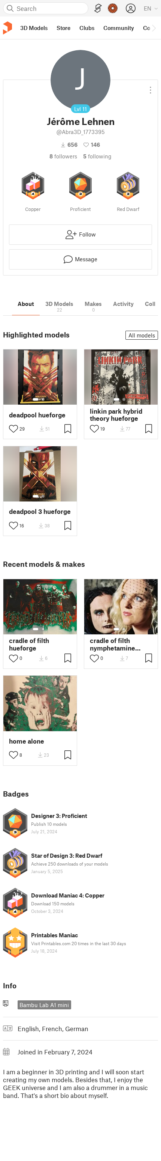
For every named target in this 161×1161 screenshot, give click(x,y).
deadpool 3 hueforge (40, 511)
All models (141, 335)
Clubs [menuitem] (86, 27)
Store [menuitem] (63, 27)
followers (63, 156)
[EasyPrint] (98, 8)
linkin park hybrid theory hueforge (116, 415)
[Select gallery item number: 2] (43, 399)
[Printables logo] (7, 28)
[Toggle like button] (13, 428)
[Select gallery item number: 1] (36, 399)
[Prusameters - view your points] (113, 8)
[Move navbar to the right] (153, 28)
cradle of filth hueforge (29, 644)
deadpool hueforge (37, 415)
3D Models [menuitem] (34, 27)
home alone (26, 741)
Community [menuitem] (118, 27)
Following (97, 156)
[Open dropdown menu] (150, 87)
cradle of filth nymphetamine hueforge (112, 644)
